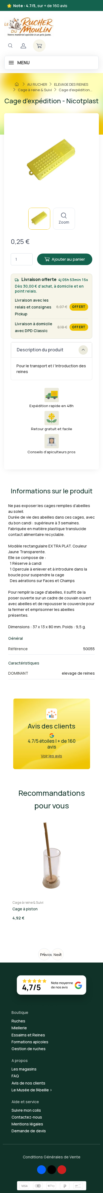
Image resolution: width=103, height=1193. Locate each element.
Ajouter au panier (68, 259)
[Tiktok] (51, 1169)
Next (58, 954)
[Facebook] (41, 1169)
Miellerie (19, 1027)
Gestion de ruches (29, 1048)
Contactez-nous (27, 1117)
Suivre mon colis (26, 1110)
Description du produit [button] (40, 350)
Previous (45, 954)
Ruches (18, 1021)
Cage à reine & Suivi (27, 902)
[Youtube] (61, 1169)
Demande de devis (29, 1130)
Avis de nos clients (28, 1083)
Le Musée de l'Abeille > (32, 1089)
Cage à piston (25, 908)
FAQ (15, 1075)
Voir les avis (51, 755)
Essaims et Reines (28, 1035)
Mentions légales (27, 1124)
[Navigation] (10, 46)
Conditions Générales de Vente (51, 1156)
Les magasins (24, 1069)
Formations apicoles (30, 1041)
